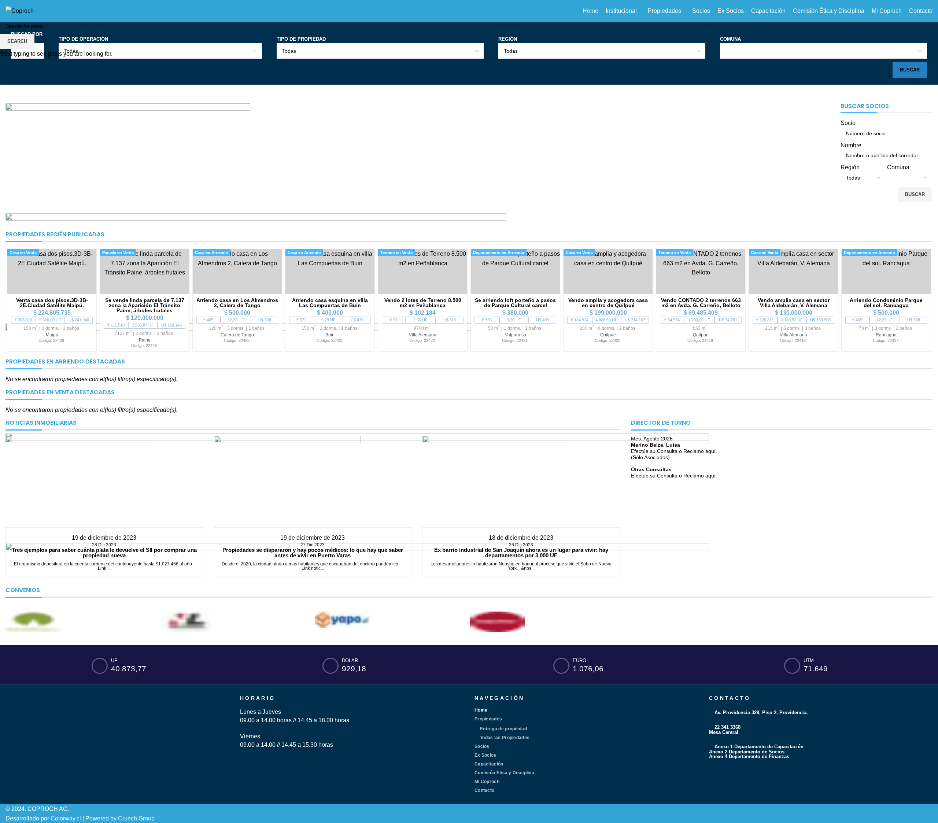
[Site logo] (19, 10)
